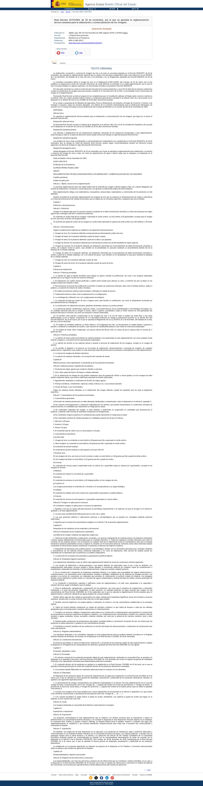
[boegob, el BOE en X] (96, 779)
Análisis (63, 63)
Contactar (54, 775)
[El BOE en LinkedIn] (107, 779)
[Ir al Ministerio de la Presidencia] (67, 4)
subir (149, 770)
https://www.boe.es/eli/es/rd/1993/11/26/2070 (85, 43)
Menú (134, 9)
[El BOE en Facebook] (101, 779)
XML (81, 53)
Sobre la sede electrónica (66, 775)
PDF (62, 53)
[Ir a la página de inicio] (110, 4)
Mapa (77, 775)
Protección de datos (104, 775)
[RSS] (90, 779)
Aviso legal (84, 775)
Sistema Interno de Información (121, 775)
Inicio (62, 12)
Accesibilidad (93, 775)
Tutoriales (135, 775)
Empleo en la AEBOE (146, 775)
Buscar (68, 12)
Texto (54, 63)
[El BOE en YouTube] (112, 779)
